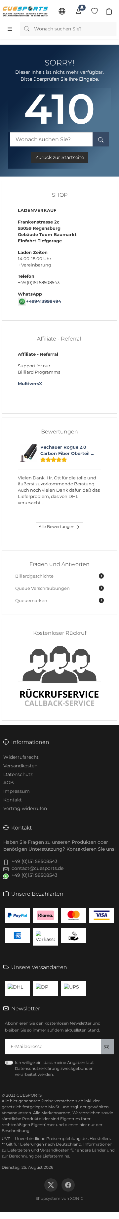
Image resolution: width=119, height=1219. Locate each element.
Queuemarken (58, 600)
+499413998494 (43, 301)
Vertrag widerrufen (25, 808)
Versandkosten (20, 766)
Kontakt (12, 800)
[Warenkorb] (109, 11)
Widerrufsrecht (21, 757)
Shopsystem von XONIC (60, 1198)
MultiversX (30, 383)
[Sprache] (62, 11)
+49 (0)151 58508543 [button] (35, 861)
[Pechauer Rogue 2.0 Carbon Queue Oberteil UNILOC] (28, 453)
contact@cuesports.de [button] (37, 868)
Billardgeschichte (58, 576)
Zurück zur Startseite (59, 157)
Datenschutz (18, 774)
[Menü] (10, 28)
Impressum (16, 791)
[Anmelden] (78, 11)
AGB (8, 783)
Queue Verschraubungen (58, 588)
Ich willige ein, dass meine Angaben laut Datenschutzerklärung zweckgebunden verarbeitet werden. (54, 1068)
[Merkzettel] (94, 11)
